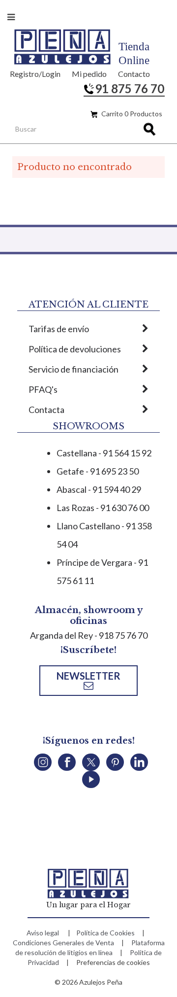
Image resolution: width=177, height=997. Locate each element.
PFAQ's (43, 389)
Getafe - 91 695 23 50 (98, 471)
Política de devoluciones (75, 349)
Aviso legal (43, 932)
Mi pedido (89, 73)
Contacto (134, 73)
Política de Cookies (105, 932)
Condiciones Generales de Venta (63, 942)
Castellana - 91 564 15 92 (104, 452)
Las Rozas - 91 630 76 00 (103, 507)
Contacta (46, 409)
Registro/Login (35, 73)
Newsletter (88, 676)
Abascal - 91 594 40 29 (99, 489)
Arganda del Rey (61, 635)
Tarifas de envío (59, 328)
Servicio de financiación (73, 369)
